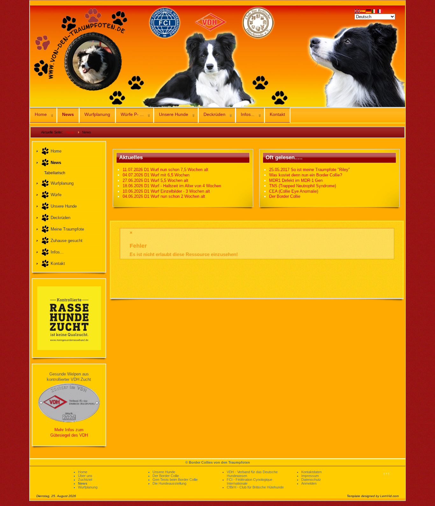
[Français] (380, 10)
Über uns (85, 476)
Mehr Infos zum (68, 429)
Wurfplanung (97, 114)
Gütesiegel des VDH (69, 435)
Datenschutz (311, 479)
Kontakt (277, 114)
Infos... (247, 114)
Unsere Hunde (173, 114)
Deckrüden (214, 114)
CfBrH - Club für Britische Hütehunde (255, 487)
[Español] (363, 10)
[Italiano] (374, 10)
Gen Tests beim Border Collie (175, 479)
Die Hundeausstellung (169, 483)
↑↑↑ (386, 473)
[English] (357, 10)
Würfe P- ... (132, 114)
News (68, 114)
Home (41, 114)
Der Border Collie (166, 476)
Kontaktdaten (311, 472)
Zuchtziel (85, 479)
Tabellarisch (54, 173)
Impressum (310, 476)
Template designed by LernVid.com (373, 496)
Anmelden (309, 483)
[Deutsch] (369, 10)
